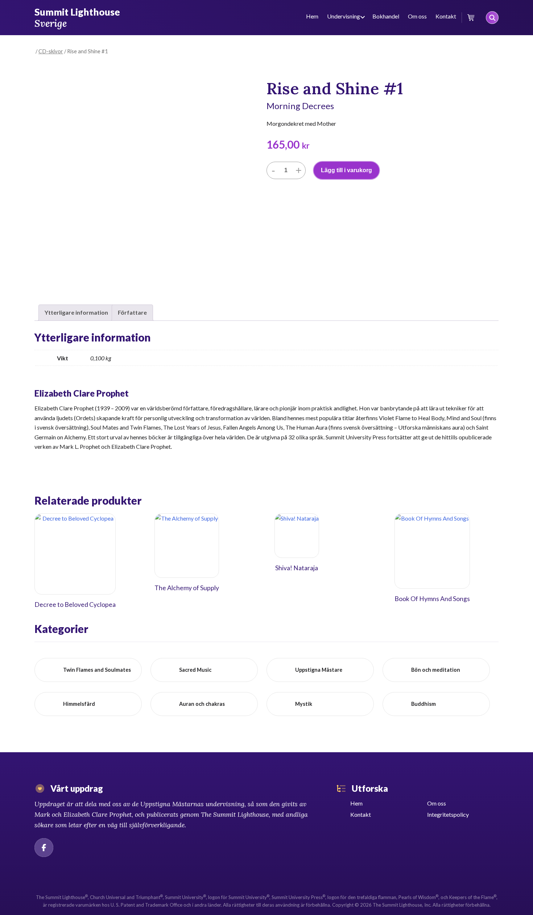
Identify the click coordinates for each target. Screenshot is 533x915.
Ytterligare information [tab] (76, 312)
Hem (312, 16)
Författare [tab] (132, 312)
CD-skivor (50, 51)
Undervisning (343, 16)
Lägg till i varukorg (346, 170)
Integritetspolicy (448, 814)
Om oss (417, 16)
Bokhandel (385, 16)
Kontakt (445, 16)
